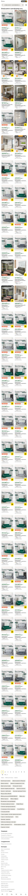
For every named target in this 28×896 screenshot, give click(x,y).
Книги (2, 868)
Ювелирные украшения (6, 878)
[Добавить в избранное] (12, 11)
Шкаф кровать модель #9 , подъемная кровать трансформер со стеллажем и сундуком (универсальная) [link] (20, 130)
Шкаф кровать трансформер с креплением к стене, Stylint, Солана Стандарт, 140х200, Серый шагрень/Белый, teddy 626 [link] (7, 331)
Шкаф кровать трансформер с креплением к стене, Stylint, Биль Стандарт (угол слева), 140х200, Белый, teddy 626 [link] (7, 535)
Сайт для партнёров (5, 838)
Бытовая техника (4, 852)
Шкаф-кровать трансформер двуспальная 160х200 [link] (20, 80)
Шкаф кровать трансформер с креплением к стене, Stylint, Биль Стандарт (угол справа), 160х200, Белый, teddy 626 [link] (7, 55)
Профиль (25, 894)
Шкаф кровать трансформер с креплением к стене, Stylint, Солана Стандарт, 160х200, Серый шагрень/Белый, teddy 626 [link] (20, 357)
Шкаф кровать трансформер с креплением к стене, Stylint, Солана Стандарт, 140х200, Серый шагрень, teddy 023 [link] (20, 637)
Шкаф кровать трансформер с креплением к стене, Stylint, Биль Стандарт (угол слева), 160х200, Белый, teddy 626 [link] (7, 509)
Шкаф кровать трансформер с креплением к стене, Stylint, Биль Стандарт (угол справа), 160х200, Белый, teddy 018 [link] (20, 459)
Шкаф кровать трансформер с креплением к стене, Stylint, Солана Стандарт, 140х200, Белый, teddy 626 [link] (20, 713)
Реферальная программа (6, 843)
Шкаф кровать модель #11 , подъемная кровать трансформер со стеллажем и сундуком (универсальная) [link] (7, 156)
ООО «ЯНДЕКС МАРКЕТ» (9, 889)
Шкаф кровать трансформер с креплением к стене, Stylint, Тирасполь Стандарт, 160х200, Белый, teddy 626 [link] (7, 255)
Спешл (7, 894)
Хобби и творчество (5, 864)
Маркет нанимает (4, 885)
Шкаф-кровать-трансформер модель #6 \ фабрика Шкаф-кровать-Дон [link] (20, 105)
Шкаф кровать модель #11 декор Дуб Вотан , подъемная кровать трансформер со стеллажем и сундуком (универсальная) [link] (20, 306)
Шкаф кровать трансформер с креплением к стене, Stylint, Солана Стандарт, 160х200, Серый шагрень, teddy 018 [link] (20, 663)
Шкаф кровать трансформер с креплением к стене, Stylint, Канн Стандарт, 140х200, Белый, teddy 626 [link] (20, 762)
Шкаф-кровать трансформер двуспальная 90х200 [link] (7, 80)
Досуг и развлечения (5, 849)
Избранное (16, 894)
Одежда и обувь (4, 857)
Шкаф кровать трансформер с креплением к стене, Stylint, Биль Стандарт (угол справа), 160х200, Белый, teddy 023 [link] (7, 205)
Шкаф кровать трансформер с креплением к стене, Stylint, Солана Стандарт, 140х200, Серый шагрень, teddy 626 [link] (7, 713)
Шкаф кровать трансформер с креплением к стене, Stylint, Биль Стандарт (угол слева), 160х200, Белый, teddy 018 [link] (20, 688)
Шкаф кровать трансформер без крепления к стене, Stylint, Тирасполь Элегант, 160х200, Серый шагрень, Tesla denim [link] (7, 306)
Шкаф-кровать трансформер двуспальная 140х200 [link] (20, 156)
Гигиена (2, 854)
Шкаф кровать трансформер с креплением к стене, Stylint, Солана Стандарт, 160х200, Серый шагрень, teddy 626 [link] (20, 409)
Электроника (4, 856)
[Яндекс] (10, 891)
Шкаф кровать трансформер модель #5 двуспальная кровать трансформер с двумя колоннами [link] (20, 55)
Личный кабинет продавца (6, 833)
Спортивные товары (5, 871)
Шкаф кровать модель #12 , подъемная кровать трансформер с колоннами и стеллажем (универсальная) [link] (7, 105)
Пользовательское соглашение (7, 881)
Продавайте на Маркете (6, 835)
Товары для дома (4, 859)
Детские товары (4, 877)
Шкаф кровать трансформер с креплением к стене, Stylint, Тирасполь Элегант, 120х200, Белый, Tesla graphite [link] (7, 280)
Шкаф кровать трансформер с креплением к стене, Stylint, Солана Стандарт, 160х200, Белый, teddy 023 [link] (7, 130)
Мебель (2, 850)
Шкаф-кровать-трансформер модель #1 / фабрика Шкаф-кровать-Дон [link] (20, 30)
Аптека (2, 861)
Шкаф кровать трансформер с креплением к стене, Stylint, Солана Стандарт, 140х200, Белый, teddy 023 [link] (7, 357)
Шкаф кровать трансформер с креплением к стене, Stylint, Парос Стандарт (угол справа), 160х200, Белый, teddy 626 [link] (20, 205)
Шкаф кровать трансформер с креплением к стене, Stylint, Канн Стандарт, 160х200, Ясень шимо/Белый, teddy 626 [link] (20, 229)
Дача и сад (3, 866)
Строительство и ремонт (6, 875)
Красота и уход (4, 863)
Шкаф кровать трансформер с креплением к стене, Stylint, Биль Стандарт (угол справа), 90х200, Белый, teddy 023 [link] (20, 738)
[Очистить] (22, 5)
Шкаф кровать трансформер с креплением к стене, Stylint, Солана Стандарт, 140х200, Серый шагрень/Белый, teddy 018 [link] (7, 688)
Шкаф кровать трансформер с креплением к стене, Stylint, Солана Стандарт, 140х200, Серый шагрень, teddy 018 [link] (7, 738)
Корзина (21, 894)
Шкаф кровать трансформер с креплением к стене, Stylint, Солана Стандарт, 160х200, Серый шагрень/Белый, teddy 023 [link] (7, 586)
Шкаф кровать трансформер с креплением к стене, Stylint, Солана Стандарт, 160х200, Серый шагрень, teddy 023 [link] (7, 663)
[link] (5, 781)
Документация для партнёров (7, 837)
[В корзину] (12, 24)
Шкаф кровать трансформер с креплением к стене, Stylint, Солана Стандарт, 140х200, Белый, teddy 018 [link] (7, 433)
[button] (26, 5)
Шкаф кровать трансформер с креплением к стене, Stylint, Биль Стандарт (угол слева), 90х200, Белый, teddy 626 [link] (20, 612)
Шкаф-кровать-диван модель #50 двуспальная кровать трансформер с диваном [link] (20, 280)
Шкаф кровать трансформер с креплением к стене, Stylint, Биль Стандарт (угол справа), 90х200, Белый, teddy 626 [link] (20, 561)
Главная (2, 894)
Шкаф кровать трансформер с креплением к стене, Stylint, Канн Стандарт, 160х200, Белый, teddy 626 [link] (7, 561)
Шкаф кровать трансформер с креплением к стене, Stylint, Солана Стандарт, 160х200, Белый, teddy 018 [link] (20, 180)
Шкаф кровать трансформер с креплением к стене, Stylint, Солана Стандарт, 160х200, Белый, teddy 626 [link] (7, 30)
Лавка (11, 894)
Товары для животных (5, 873)
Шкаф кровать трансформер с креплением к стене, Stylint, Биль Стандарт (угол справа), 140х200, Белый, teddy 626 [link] (20, 509)
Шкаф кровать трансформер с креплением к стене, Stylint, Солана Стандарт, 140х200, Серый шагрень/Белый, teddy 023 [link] (20, 433)
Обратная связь (4, 883)
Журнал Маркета (4, 887)
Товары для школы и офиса (6, 870)
